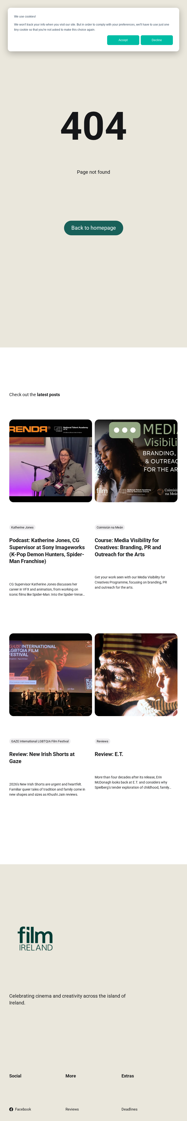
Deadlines (130, 1109)
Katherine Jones (22, 527)
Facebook (23, 1109)
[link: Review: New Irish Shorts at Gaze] (50, 714)
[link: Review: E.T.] (136, 714)
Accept (123, 40)
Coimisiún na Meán (110, 527)
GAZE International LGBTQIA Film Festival (40, 741)
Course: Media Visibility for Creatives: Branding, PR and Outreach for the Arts (128, 547)
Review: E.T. (109, 754)
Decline (157, 40)
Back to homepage (93, 228)
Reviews (102, 741)
